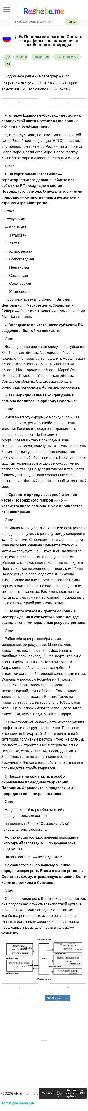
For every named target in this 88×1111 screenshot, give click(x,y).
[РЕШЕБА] (44, 11)
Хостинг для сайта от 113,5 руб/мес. (75, 1093)
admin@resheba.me (17, 1103)
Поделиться (60, 998)
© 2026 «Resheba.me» (20, 1093)
